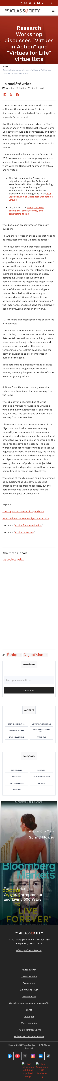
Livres (29, 1009)
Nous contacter (29, 1023)
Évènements (29, 983)
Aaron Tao (41, 737)
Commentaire (16, 770)
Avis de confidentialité (29, 1030)
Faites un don (29, 969)
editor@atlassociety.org (29, 950)
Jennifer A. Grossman (41, 724)
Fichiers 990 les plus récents (29, 1036)
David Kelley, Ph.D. (16, 737)
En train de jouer (29, 989)
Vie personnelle (17, 783)
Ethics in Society (24, 532)
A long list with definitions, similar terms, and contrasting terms (26, 210)
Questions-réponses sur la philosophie (29, 1003)
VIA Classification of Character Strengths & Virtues (31, 196)
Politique (41, 770)
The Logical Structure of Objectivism (23, 511)
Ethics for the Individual (28, 525)
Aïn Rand (41, 783)
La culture (16, 790)
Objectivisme (35, 655)
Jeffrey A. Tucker (16, 730)
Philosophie (16, 776)
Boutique (29, 1016)
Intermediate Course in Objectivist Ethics (25, 518)
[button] (53, 11)
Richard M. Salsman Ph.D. (41, 730)
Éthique (14, 655)
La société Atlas (13, 559)
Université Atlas (29, 976)
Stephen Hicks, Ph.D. (16, 724)
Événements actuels (41, 776)
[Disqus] (29, 607)
